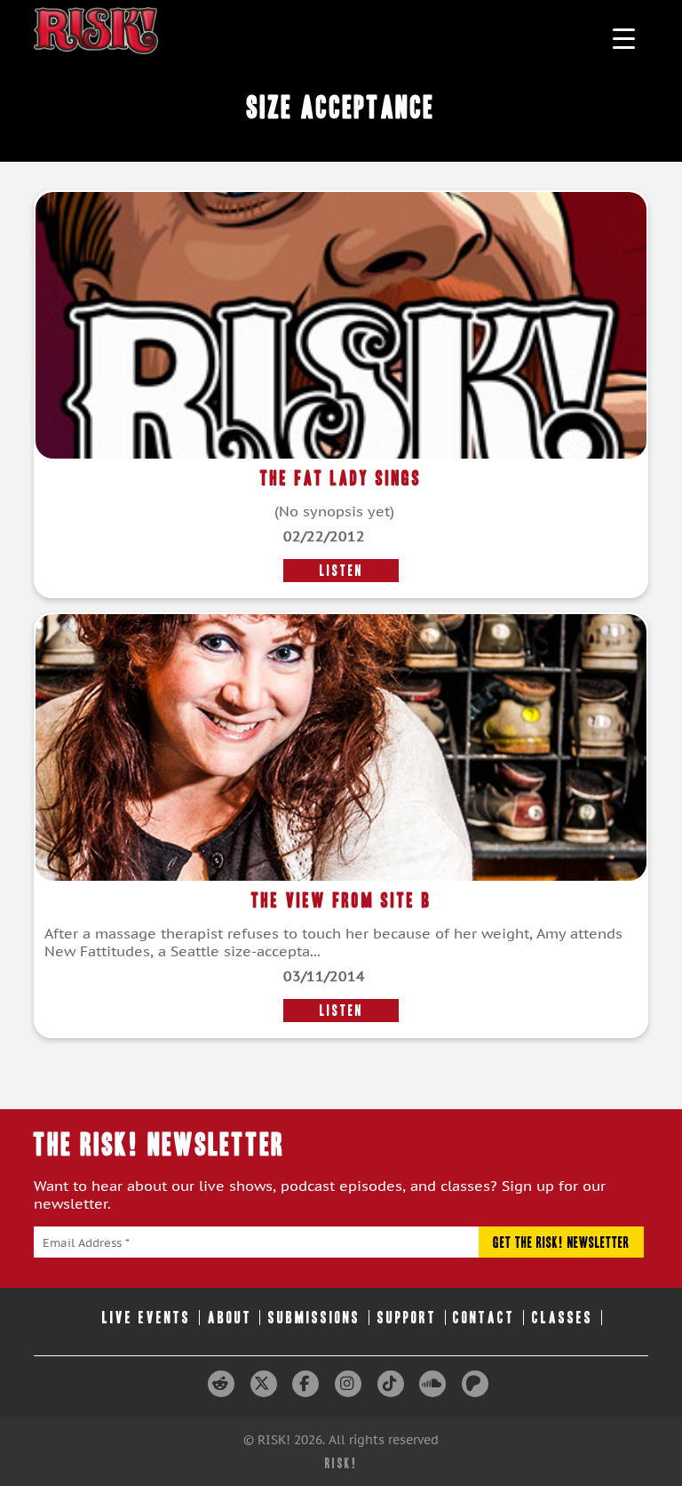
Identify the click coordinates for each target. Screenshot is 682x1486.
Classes (562, 1317)
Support (407, 1317)
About (230, 1317)
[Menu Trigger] (623, 37)
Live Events (146, 1317)
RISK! (341, 1463)
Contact (484, 1317)
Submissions (314, 1317)
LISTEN (341, 570)
